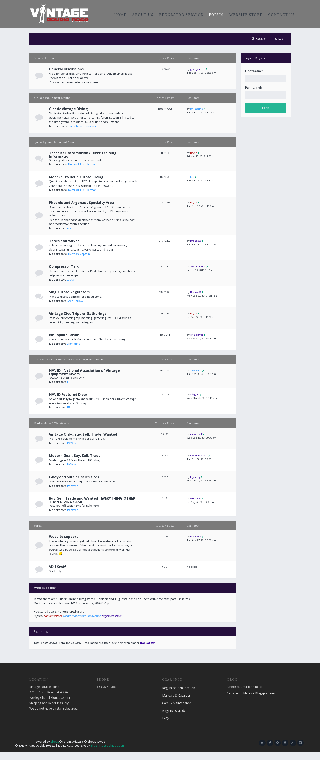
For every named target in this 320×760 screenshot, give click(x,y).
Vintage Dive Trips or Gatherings (77, 313)
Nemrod (73, 164)
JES (69, 382)
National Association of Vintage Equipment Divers (69, 359)
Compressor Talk (64, 266)
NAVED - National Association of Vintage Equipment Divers (84, 372)
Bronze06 (195, 240)
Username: (254, 71)
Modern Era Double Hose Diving (76, 177)
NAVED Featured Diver (68, 394)
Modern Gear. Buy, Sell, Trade (75, 455)
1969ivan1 (196, 370)
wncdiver (195, 498)
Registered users (112, 616)
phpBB (55, 741)
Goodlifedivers (199, 455)
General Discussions (66, 69)
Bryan (193, 152)
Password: (254, 88)
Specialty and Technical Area (54, 142)
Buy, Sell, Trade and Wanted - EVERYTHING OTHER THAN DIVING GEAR (92, 500)
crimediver (196, 334)
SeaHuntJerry (198, 266)
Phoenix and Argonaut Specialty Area (81, 202)
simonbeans (76, 126)
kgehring (195, 477)
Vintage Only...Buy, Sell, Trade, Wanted (83, 434)
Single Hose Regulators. (70, 292)
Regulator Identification (178, 688)
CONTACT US (281, 15)
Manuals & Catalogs (176, 695)
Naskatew (147, 643)
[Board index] (59, 13)
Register (260, 58)
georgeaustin (197, 69)
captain (91, 126)
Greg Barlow (75, 301)
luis (82, 164)
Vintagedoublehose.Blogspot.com (251, 693)
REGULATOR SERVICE (181, 15)
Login (248, 58)
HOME (120, 15)
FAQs (166, 718)
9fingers (194, 394)
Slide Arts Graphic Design (107, 745)
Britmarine (196, 108)
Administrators (53, 616)
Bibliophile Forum (64, 335)
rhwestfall (196, 434)
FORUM (216, 15)
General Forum (44, 58)
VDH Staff (57, 566)
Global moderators (74, 616)
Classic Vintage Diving (68, 109)
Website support (63, 536)
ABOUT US (142, 15)
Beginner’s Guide (174, 711)
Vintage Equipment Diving (52, 97)
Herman (91, 164)
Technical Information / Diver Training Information (82, 154)
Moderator (94, 616)
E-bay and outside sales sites (74, 477)
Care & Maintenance (176, 703)
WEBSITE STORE (246, 15)
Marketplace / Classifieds (51, 423)
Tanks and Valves (64, 241)
